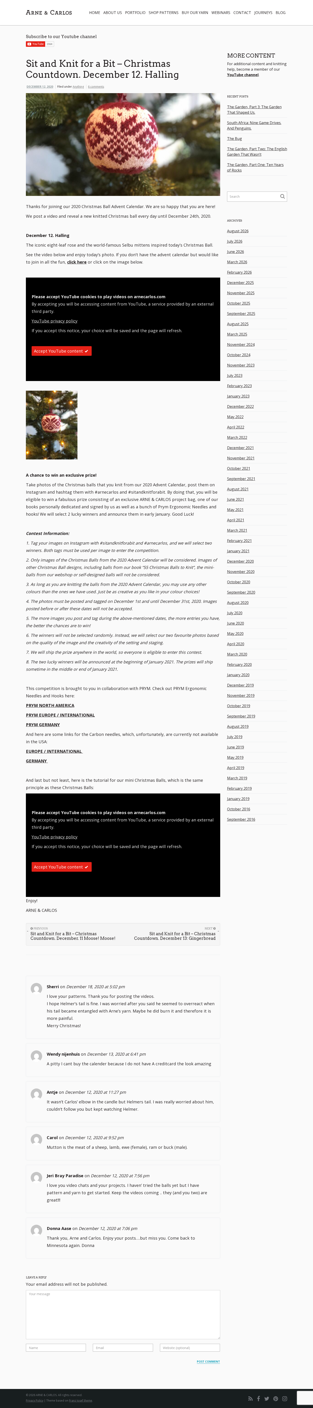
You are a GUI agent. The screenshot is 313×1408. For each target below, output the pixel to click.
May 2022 (235, 416)
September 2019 (241, 716)
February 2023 (239, 385)
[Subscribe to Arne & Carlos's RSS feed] (250, 1398)
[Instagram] (284, 1398)
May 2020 (235, 633)
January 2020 (238, 674)
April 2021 (235, 520)
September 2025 (241, 313)
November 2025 (241, 292)
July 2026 (234, 241)
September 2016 (241, 819)
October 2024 (238, 354)
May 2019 (235, 757)
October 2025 (238, 303)
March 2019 (237, 778)
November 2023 (241, 365)
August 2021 (238, 489)
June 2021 (235, 499)
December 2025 (240, 282)
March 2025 (237, 334)
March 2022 (237, 437)
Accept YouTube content (58, 351)
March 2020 (237, 654)
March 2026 (237, 261)
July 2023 (234, 375)
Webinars (220, 12)
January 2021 (238, 551)
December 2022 (240, 406)
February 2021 (239, 540)
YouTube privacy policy (54, 321)
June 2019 (235, 747)
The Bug (234, 138)
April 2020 (235, 643)
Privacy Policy (34, 1400)
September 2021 (241, 478)
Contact (242, 12)
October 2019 (238, 705)
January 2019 (238, 798)
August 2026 (238, 231)
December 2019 (240, 685)
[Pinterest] (275, 1398)
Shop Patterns (163, 12)
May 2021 (235, 509)
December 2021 (240, 447)
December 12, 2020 (40, 87)
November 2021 (241, 458)
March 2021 (237, 530)
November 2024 (241, 344)
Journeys (263, 12)
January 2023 (238, 396)
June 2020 (235, 623)
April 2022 (235, 427)
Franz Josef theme (80, 1400)
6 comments (96, 87)
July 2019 (234, 736)
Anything (78, 87)
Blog (281, 12)
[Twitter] (266, 1398)
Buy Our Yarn (195, 12)
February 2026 (239, 272)
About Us (112, 12)
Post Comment (208, 1361)
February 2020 (239, 664)
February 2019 (239, 788)
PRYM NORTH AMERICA (50, 705)
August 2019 (238, 726)
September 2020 (241, 592)
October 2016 (238, 809)
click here (77, 262)
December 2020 (240, 561)
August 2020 (238, 602)
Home (94, 12)
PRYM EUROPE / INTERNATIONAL (60, 715)
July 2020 (234, 612)
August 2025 (238, 323)
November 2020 (241, 571)
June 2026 (235, 251)
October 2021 (238, 468)
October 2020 (238, 581)
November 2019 (241, 695)
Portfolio (135, 12)
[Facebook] (258, 1398)
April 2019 (235, 767)
